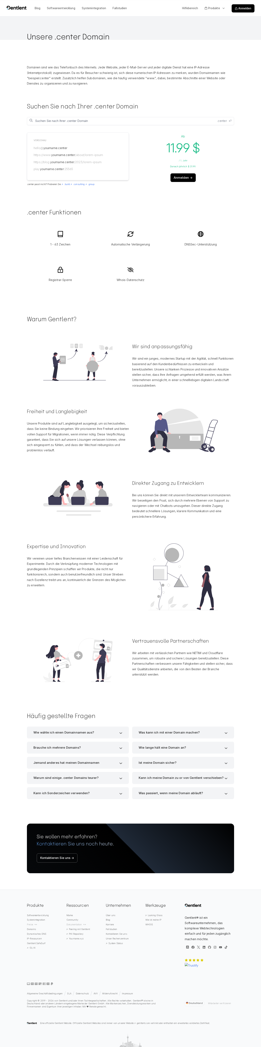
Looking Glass (155, 915)
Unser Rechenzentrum (117, 938)
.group (91, 184)
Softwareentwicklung (61, 8)
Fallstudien (120, 8)
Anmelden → (183, 178)
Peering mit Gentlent (79, 929)
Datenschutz (82, 993)
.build (67, 184)
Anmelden (244, 8)
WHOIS (149, 924)
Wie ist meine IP (153, 920)
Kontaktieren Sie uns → (57, 858)
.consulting (79, 184)
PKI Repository (76, 934)
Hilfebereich (190, 8)
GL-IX (33, 948)
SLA (69, 993)
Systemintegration (94, 8)
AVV (96, 993)
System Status (115, 943)
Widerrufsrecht (109, 993)
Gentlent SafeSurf (36, 943)
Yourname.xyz (76, 938)
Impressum (127, 993)
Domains (31, 929)
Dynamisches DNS (36, 934)
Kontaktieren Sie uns (116, 934)
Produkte (214, 8)
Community (72, 920)
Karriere (110, 924)
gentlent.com (143, 1023)
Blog (38, 8)
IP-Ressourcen (34, 938)
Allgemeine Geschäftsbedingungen (45, 993)
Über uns (110, 915)
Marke (69, 915)
